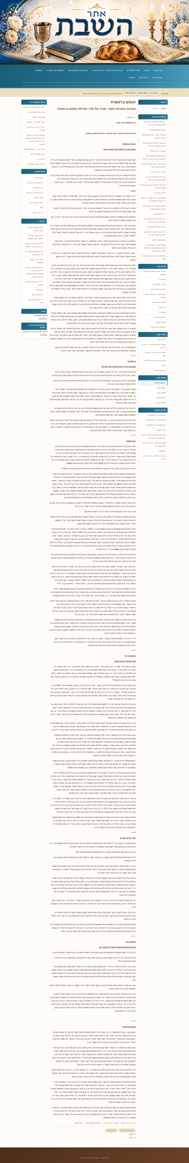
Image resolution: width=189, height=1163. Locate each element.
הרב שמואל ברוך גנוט (127, 1130)
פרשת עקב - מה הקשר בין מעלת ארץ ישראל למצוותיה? (153, 199)
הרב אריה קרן (38, 213)
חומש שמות (161, 388)
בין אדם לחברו (160, 371)
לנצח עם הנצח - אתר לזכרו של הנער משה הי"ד (154, 444)
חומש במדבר (161, 398)
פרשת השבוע (161, 322)
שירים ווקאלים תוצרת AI (156, 227)
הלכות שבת (161, 340)
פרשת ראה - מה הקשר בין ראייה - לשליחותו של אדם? (153, 165)
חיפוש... (163, 108)
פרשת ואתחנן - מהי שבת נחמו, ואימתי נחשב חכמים (154, 207)
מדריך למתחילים (133, 70)
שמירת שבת (38, 198)
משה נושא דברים (159, 240)
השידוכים (39, 290)
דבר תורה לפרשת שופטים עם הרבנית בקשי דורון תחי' (154, 144)
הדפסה (130, 117)
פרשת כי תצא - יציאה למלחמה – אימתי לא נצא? (153, 136)
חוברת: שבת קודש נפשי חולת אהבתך (154, 272)
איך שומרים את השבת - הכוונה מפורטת (107, 70)
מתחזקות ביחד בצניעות (157, 415)
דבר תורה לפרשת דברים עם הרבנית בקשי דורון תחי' (155, 233)
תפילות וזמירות (160, 317)
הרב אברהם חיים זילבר (34, 193)
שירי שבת (162, 307)
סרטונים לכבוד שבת (158, 327)
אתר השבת (158, 70)
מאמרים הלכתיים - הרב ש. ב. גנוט (154, 354)
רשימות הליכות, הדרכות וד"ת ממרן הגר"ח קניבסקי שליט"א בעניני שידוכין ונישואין (34, 272)
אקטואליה (162, 451)
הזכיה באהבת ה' (159, 193)
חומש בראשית (159, 383)
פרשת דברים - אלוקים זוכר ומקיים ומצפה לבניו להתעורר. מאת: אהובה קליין (154, 248)
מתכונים (162, 279)
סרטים (146, 70)
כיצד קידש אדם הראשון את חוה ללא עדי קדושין (34, 245)
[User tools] (135, 114)
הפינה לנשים (157, 78)
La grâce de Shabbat (55, 70)
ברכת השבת (161, 430)
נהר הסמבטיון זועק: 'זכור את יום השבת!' (34, 253)
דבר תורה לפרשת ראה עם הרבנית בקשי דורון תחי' (156, 178)
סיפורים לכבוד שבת (158, 289)
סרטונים (131, 78)
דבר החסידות (38, 188)
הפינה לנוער (143, 78)
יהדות (163, 366)
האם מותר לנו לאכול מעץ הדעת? (35, 229)
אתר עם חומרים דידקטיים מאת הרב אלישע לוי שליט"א (154, 436)
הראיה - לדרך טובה (158, 172)
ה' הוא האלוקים (160, 214)
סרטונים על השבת (159, 302)
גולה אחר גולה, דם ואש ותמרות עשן (154, 257)
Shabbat (38, 70)
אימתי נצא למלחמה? (157, 130)
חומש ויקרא (161, 393)
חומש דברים (161, 403)
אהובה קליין (38, 178)
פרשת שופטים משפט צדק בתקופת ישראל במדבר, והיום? (154, 157)
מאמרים (162, 312)
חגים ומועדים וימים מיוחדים (155, 361)
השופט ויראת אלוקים (158, 151)
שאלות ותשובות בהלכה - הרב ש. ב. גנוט (153, 346)
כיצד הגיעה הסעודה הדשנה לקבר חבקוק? (35, 237)
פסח (41, 208)
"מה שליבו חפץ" (37, 295)
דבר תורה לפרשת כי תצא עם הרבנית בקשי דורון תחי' (155, 123)
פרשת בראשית (108, 1123)
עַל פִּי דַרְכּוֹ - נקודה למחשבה (36, 261)
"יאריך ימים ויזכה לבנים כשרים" (34, 283)
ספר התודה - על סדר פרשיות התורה (154, 295)
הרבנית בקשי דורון (36, 203)
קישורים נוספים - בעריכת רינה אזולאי (154, 457)
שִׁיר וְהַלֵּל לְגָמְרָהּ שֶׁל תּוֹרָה (35, 301)
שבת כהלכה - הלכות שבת (156, 420)
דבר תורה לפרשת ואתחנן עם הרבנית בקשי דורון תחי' (155, 220)
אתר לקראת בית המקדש (156, 425)
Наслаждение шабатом (78, 70)
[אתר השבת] (94, 31)
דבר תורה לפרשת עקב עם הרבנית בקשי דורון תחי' (153, 186)
